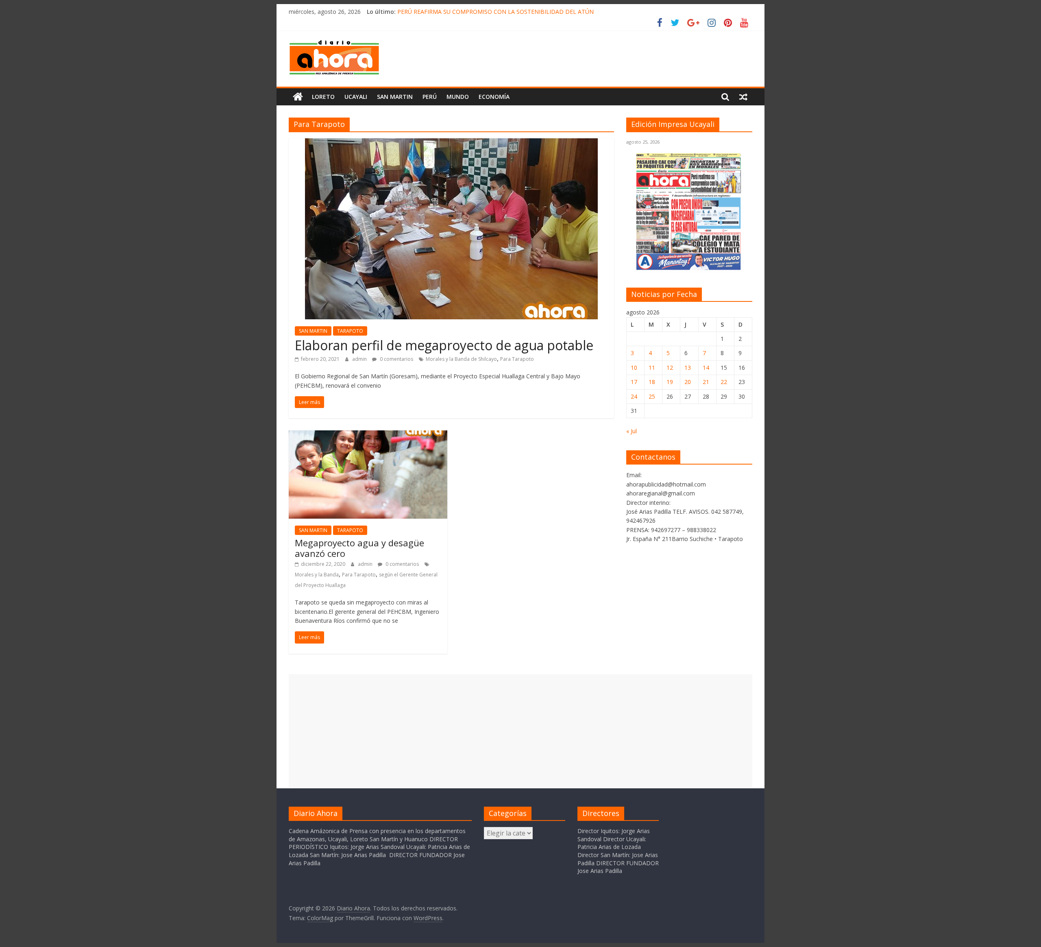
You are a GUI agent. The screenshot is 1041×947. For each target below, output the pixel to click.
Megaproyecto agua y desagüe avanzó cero (359, 548)
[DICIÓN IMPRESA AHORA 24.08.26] (689, 268)
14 (706, 367)
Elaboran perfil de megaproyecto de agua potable (444, 345)
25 (652, 396)
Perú (429, 96)
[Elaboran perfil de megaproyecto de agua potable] (451, 143)
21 (706, 382)
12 (669, 367)
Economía (494, 96)
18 (652, 382)
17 (634, 382)
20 (687, 382)
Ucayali (355, 96)
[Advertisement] (520, 731)
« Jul (631, 431)
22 (724, 382)
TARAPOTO (350, 330)
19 (669, 382)
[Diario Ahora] (298, 96)
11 (652, 367)
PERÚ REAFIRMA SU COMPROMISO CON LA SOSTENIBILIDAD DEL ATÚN (495, 11)
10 (634, 367)
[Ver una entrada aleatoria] (743, 96)
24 (634, 396)
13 (687, 367)
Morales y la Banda (317, 574)
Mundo (457, 96)
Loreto (323, 96)
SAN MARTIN (395, 96)
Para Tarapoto (517, 359)
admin (360, 359)
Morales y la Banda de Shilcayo (461, 359)
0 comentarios (396, 359)
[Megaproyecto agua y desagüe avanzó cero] (368, 435)
